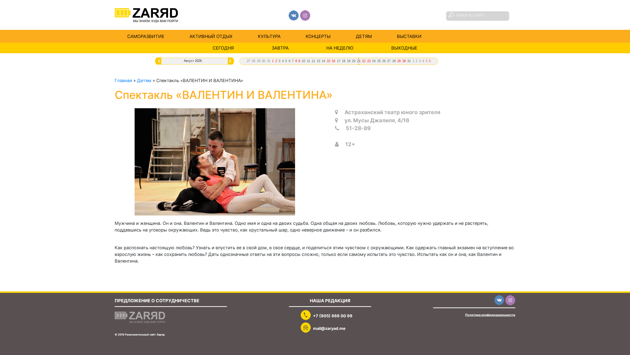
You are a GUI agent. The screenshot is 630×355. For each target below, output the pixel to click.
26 (384, 61)
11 (308, 61)
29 (258, 61)
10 (303, 61)
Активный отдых (211, 36)
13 (318, 61)
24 (374, 61)
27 (248, 61)
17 (338, 61)
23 (369, 61)
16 (333, 61)
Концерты (318, 36)
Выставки (409, 36)
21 (359, 61)
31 (268, 61)
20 (353, 61)
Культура (269, 36)
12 (313, 61)
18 (343, 61)
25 (379, 61)
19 (348, 61)
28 (253, 61)
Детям (364, 36)
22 (363, 61)
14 (323, 61)
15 (328, 61)
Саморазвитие (145, 36)
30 (263, 61)
